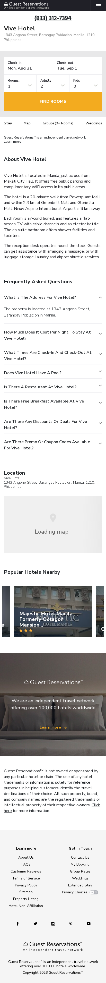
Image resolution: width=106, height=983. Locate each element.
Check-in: (15, 63)
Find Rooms (53, 101)
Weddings (93, 123)
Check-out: (65, 63)
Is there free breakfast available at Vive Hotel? (44, 404)
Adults (45, 81)
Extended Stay (80, 885)
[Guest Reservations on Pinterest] (71, 923)
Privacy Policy (26, 885)
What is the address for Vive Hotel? (40, 297)
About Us (26, 857)
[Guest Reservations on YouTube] (86, 923)
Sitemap (26, 892)
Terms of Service (26, 878)
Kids (76, 81)
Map (27, 123)
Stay (8, 123)
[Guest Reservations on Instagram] (54, 923)
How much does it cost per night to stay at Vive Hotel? (47, 335)
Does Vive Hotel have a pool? (32, 373)
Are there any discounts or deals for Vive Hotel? (45, 425)
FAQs (26, 864)
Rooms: (14, 81)
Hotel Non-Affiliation (26, 905)
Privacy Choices (74, 892)
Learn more (12, 142)
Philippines (12, 486)
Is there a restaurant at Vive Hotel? (40, 387)
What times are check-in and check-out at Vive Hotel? (48, 356)
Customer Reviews (26, 871)
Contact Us (80, 857)
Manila (78, 482)
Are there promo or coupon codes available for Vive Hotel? (47, 445)
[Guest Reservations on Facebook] (20, 923)
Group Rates (80, 871)
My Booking (80, 864)
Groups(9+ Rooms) (58, 123)
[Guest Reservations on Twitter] (36, 923)
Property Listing (26, 898)
